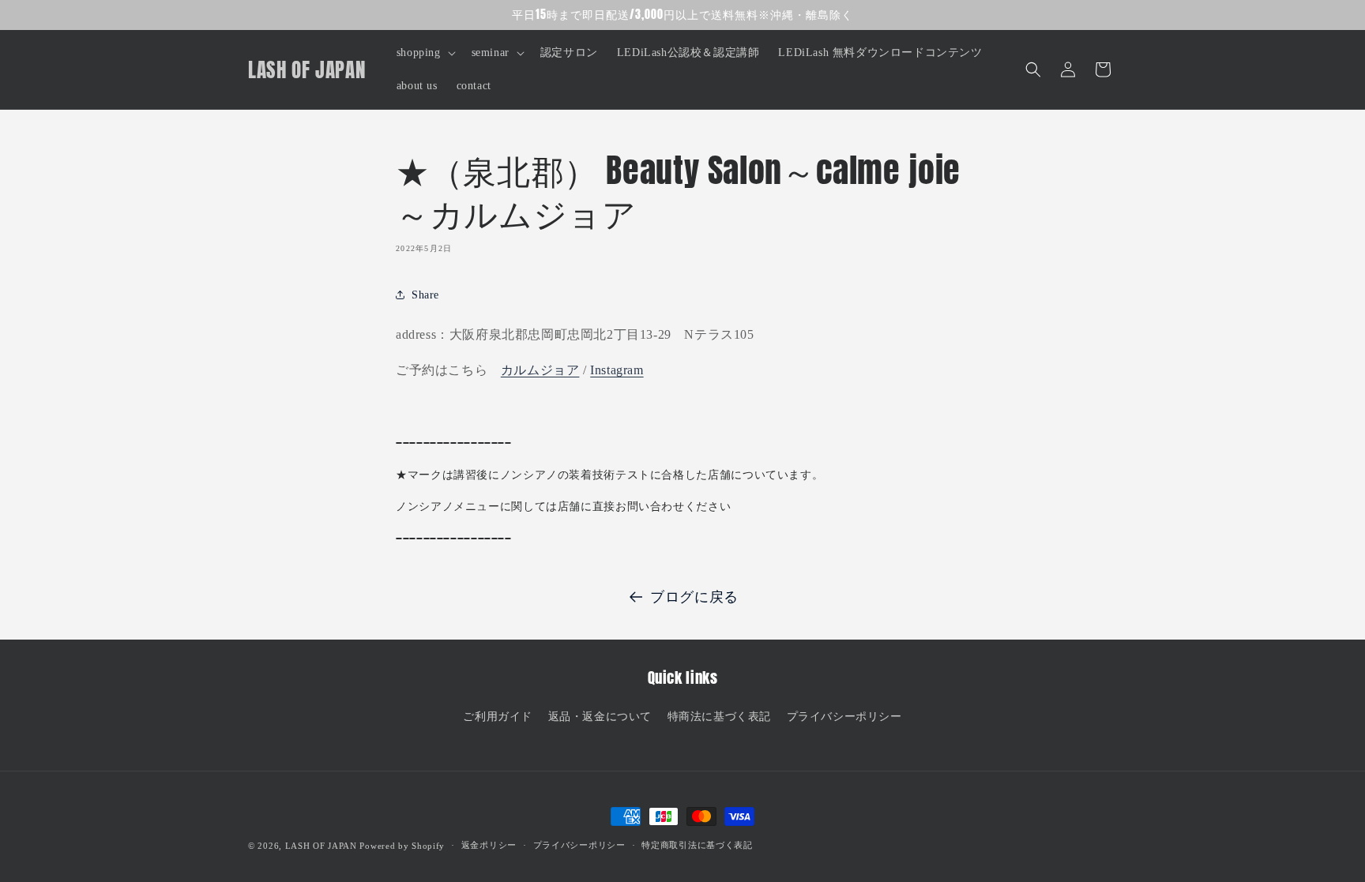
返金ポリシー (489, 845)
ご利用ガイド (497, 716)
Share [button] (425, 295)
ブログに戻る (694, 597)
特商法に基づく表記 (719, 716)
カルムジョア (540, 370)
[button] (424, 52)
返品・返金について (600, 716)
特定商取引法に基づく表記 (696, 845)
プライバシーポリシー (844, 716)
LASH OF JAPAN (321, 845)
